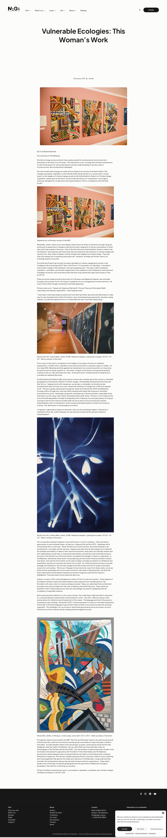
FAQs (10, 817)
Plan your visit (13, 810)
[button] (163, 813)
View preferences (156, 829)
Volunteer (11, 820)
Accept (124, 829)
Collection (54, 815)
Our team (53, 817)
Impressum (152, 833)
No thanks (140, 829)
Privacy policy (95, 834)
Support (11, 822)
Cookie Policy (129, 833)
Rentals (84, 10)
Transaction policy (107, 834)
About (71, 10)
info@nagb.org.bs (98, 815)
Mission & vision (56, 813)
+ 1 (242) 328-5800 (98, 817)
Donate (151, 10)
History (52, 810)
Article (91, 78)
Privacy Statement (141, 833)
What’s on (12, 813)
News (52, 824)
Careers (53, 822)
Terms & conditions (84, 834)
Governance (54, 820)
